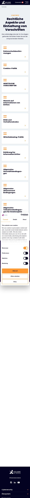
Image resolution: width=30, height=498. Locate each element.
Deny (15, 281)
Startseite (4, 7)
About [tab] (24, 219)
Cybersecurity (7, 489)
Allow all (15, 271)
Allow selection (15, 276)
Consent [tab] (5, 219)
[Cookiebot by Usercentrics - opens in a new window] (21, 215)
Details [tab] (15, 219)
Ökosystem (6, 494)
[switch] (25, 253)
